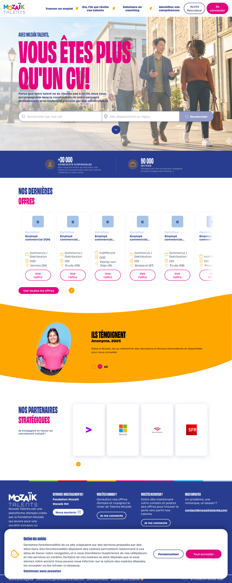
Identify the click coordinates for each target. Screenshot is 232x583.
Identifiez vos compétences (169, 8)
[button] (38, 248)
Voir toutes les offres (38, 290)
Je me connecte (111, 515)
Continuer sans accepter (42, 570)
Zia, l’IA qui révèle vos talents (95, 8)
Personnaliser (168, 554)
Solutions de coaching (132, 8)
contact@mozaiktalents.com (206, 510)
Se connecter (217, 8)
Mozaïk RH (61, 503)
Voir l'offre (38, 275)
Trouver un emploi (59, 8)
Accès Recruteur (194, 8)
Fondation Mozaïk (66, 499)
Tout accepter (203, 554)
